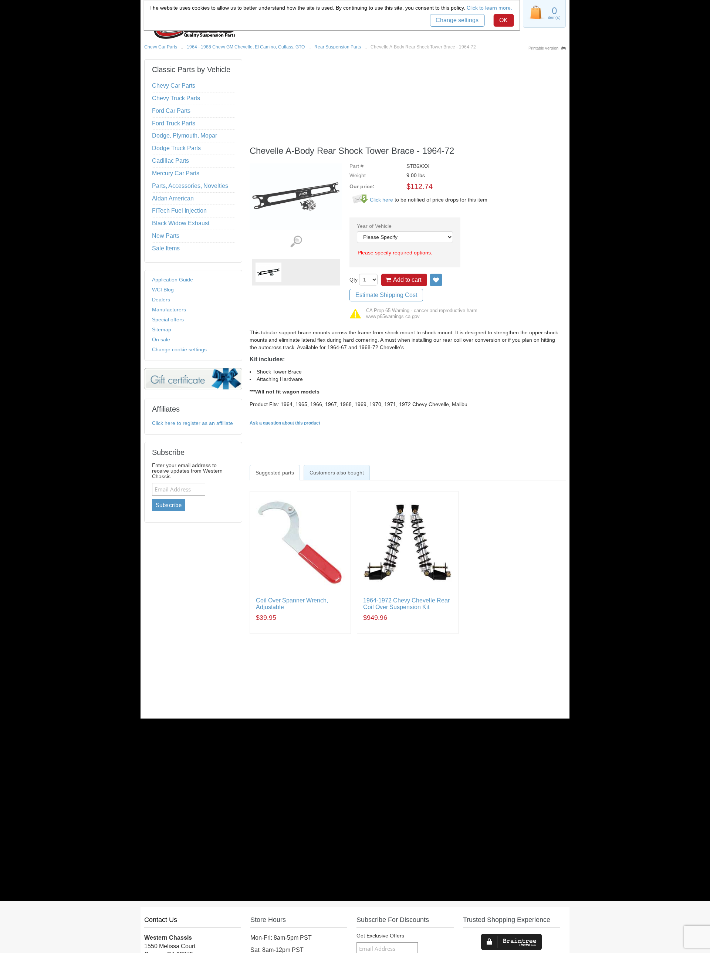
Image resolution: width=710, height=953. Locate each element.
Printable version (543, 48)
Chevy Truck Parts (176, 98)
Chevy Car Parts (160, 47)
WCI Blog (163, 290)
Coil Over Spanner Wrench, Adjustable (292, 603)
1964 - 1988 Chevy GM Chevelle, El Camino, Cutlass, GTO (246, 47)
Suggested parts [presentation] (275, 473)
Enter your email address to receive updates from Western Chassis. (187, 471)
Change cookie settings (179, 349)
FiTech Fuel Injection (179, 210)
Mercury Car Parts (175, 173)
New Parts (165, 236)
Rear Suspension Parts (337, 47)
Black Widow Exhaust (180, 223)
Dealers (161, 300)
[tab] (275, 472)
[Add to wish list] (436, 280)
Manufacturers (169, 309)
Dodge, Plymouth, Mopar (184, 135)
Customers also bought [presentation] (337, 473)
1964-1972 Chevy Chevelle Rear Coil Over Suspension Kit (406, 603)
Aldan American (173, 198)
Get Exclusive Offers (380, 936)
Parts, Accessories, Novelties (190, 186)
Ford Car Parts (171, 111)
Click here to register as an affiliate (192, 423)
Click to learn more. (489, 8)
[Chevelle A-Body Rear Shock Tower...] (268, 272)
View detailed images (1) (296, 242)
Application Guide (172, 280)
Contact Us (160, 919)
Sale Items (166, 248)
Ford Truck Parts (173, 123)
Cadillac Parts (170, 161)
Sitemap (161, 329)
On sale (161, 339)
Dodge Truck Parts (176, 148)
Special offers (168, 319)
